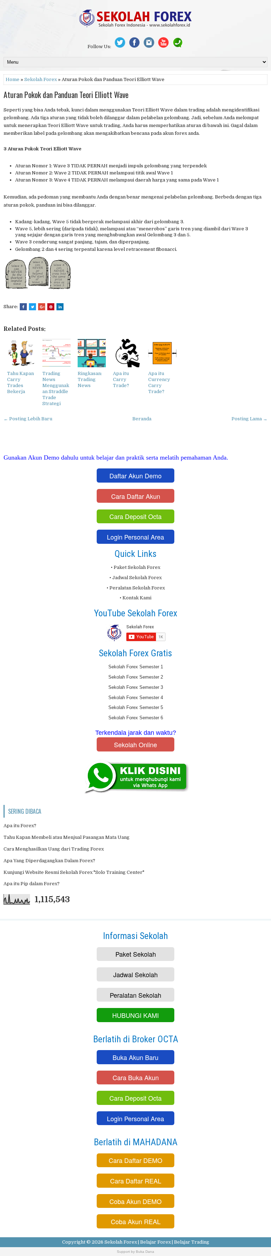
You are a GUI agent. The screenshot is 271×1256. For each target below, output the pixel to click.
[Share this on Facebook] (23, 306)
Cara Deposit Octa (135, 516)
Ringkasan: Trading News (90, 379)
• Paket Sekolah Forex (135, 567)
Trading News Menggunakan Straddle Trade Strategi (55, 388)
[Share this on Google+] (41, 306)
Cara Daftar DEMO (135, 1160)
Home (12, 79)
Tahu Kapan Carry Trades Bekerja (20, 382)
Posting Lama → (249, 418)
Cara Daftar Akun (135, 496)
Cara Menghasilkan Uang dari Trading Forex (54, 849)
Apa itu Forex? (20, 825)
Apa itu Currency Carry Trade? (159, 382)
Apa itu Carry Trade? (121, 379)
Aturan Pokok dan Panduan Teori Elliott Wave (66, 94)
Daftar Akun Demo (135, 475)
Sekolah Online (135, 744)
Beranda (141, 418)
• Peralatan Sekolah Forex (136, 587)
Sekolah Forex (40, 79)
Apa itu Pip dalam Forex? (32, 883)
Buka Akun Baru (135, 1057)
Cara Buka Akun (136, 1077)
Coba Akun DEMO (135, 1201)
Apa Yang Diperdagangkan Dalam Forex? (49, 860)
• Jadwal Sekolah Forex (135, 577)
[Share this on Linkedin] (60, 306)
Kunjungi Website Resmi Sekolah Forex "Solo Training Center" (74, 872)
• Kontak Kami (135, 597)
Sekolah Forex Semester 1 (135, 666)
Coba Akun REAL (136, 1221)
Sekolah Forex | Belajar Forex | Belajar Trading (156, 1242)
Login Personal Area (135, 536)
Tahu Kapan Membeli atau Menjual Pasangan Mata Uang (67, 837)
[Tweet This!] (32, 306)
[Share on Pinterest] (50, 306)
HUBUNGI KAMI (135, 1015)
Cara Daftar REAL (135, 1180)
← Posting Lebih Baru (28, 418)
